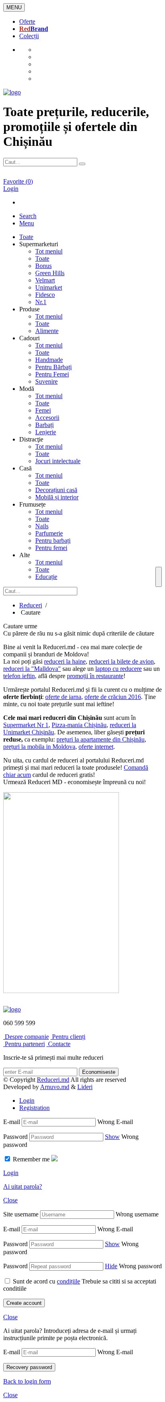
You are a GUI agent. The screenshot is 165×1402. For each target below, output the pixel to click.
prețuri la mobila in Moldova (39, 746)
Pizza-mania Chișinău (79, 724)
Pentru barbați (52, 540)
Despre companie (26, 1036)
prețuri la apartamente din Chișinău (100, 739)
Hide (111, 1266)
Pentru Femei (52, 374)
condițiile (68, 1281)
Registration (34, 1107)
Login (26, 1100)
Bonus (43, 265)
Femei (43, 410)
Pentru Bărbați (53, 367)
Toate (42, 258)
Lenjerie (45, 432)
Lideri (85, 1086)
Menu (26, 223)
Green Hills (49, 273)
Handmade (49, 359)
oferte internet (95, 746)
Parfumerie (49, 533)
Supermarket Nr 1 (25, 724)
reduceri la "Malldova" (32, 668)
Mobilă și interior (56, 497)
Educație (46, 576)
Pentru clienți (67, 1036)
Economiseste (98, 1072)
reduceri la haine (65, 661)
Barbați (44, 424)
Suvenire (46, 381)
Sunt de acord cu (46, 1281)
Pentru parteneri (24, 1043)
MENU (14, 7)
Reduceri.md (53, 1079)
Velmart (45, 280)
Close (10, 1200)
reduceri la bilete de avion (121, 661)
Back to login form (27, 1381)
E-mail (11, 1121)
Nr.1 (40, 301)
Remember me (31, 1159)
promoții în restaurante (95, 675)
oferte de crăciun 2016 (113, 696)
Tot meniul (48, 251)
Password (15, 1136)
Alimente (46, 330)
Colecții (29, 36)
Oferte (27, 21)
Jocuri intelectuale (57, 461)
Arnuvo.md (54, 1086)
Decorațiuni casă (56, 489)
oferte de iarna (63, 696)
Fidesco (45, 294)
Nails (41, 526)
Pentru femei (51, 547)
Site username (20, 1214)
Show (112, 1136)
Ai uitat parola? (22, 1186)
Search (27, 216)
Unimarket (48, 287)
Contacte (58, 1043)
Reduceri (30, 605)
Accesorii (47, 417)
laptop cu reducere (118, 668)
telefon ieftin (19, 675)
